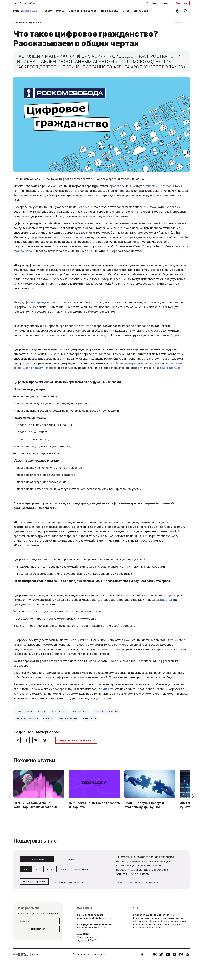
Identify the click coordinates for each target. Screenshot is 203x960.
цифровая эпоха (59, 711)
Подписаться (38, 928)
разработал (164, 599)
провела (115, 186)
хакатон (41, 711)
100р (25, 869)
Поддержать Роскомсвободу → (76, 740)
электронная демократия (106, 711)
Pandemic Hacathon (158, 186)
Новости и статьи (53, 10)
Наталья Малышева (68, 718)
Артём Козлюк (89, 718)
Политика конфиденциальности (89, 954)
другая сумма (80, 869)
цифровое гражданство (39, 302)
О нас (125, 10)
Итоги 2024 (141, 10)
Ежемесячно (37, 859)
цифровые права (80, 711)
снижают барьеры (73, 237)
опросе (84, 207)
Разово (71, 859)
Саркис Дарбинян (23, 711)
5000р (63, 869)
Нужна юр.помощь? (161, 3)
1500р (50, 869)
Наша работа (109, 10)
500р (37, 869)
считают (107, 689)
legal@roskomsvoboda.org (92, 927)
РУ (147, 3)
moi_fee (93, 937)
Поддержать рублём (34, 881)
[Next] (193, 796)
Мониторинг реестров (82, 10)
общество (48, 718)
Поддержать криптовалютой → (70, 882)
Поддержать (181, 3)
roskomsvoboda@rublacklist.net (94, 918)
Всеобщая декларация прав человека (135, 363)
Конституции (171, 367)
